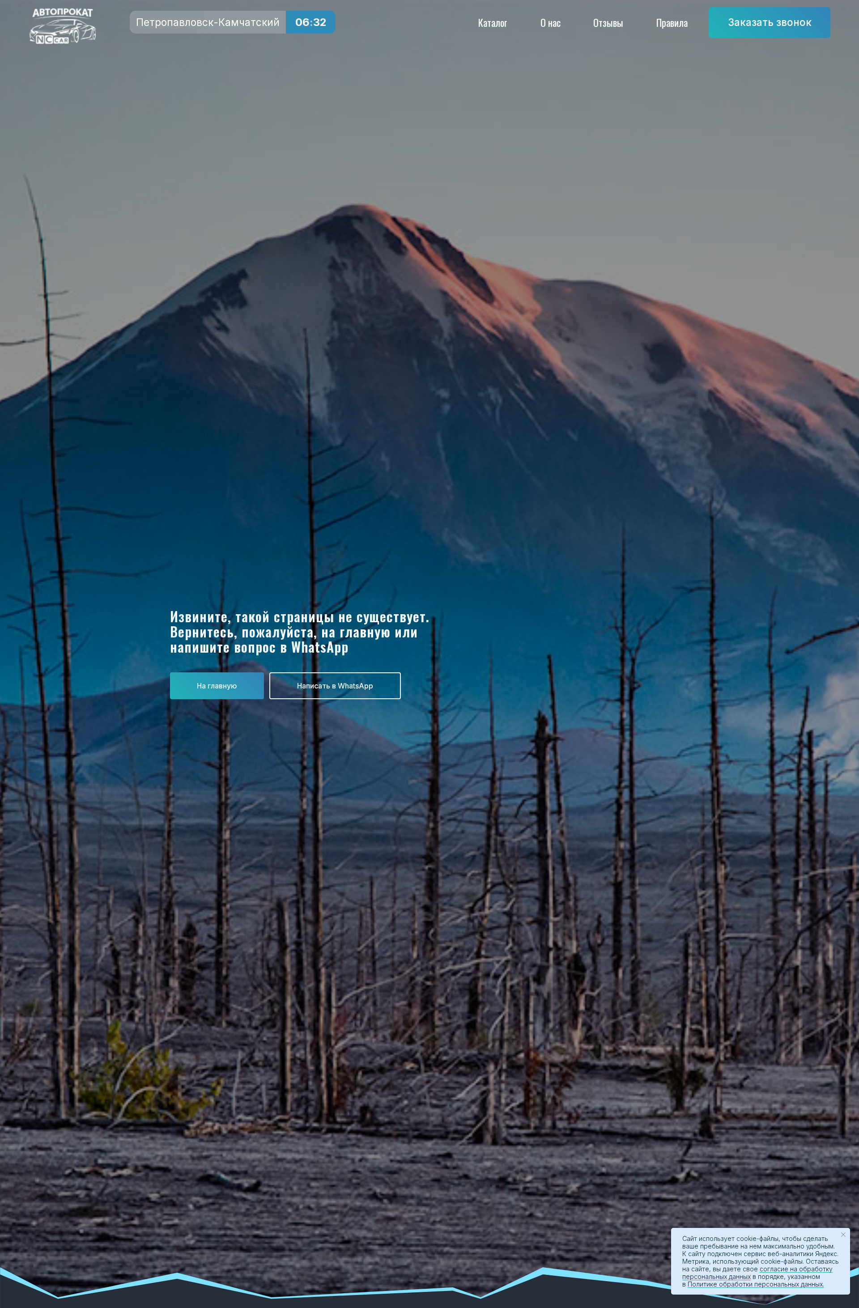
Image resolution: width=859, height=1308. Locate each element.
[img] (63, 26)
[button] (769, 22)
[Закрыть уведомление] (843, 1234)
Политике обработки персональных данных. (756, 1284)
